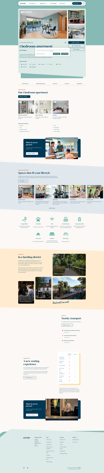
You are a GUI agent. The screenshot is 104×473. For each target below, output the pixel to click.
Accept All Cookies (65, 53)
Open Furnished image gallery (60, 109)
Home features (25, 83)
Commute (67, 83)
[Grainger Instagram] (23, 468)
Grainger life (79, 83)
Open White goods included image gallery (26, 109)
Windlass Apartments (40, 83)
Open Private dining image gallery (78, 194)
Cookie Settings (49, 461)
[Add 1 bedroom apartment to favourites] (65, 42)
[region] (52, 52)
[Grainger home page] (23, 3)
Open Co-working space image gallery (43, 194)
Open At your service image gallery (95, 194)
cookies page (51, 50)
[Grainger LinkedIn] (27, 468)
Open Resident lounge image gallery (26, 194)
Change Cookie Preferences (40, 53)
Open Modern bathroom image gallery (43, 109)
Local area (55, 83)
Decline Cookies (56, 53)
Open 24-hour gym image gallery (60, 195)
